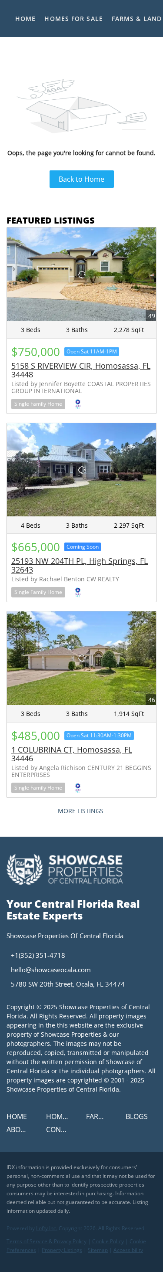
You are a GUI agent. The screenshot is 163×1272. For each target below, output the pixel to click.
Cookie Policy (108, 1241)
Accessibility (128, 1250)
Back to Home (81, 179)
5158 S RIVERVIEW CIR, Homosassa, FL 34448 (80, 370)
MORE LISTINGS (80, 811)
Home (25, 18)
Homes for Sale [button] (73, 18)
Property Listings (62, 1250)
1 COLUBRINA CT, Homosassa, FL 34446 (71, 753)
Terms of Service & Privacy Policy (46, 1241)
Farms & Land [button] (137, 18)
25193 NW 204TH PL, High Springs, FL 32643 (79, 565)
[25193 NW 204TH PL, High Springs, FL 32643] (81, 469)
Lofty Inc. (46, 1228)
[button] (19, 1119)
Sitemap (98, 1250)
